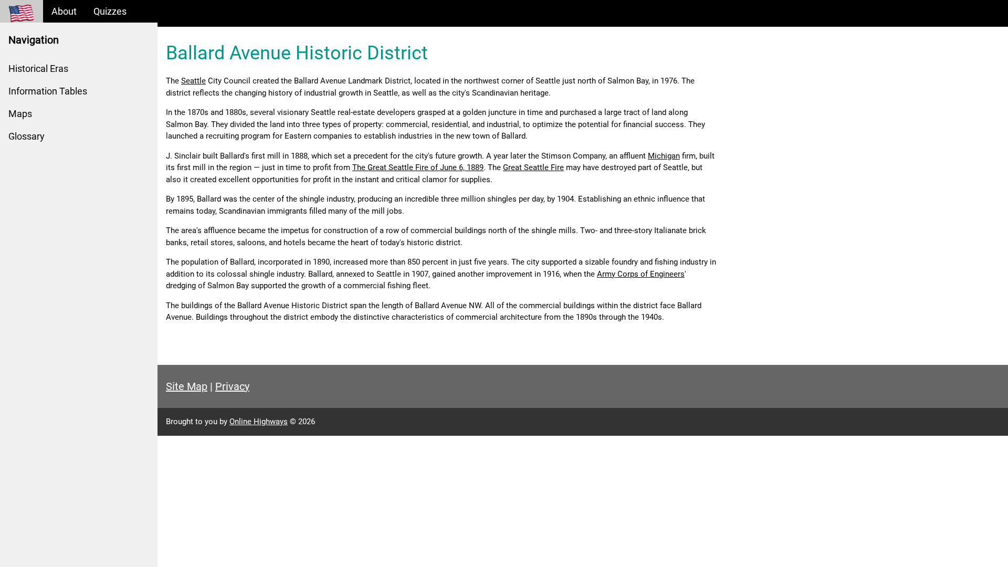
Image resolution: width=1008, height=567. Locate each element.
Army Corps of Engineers (641, 274)
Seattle (193, 81)
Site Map (186, 386)
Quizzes (110, 11)
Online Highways (258, 421)
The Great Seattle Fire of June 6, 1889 (418, 167)
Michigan (664, 156)
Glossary (26, 136)
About (64, 11)
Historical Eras (38, 68)
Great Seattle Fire (533, 167)
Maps (20, 113)
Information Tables (47, 91)
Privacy (232, 386)
